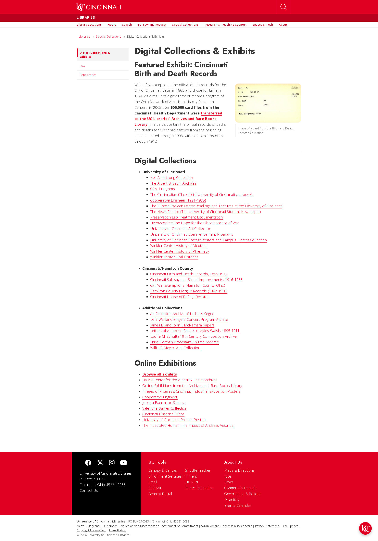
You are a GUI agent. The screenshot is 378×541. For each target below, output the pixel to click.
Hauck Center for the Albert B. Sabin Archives (180, 379)
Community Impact (240, 487)
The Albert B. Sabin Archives (173, 183)
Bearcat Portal (160, 493)
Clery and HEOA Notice (102, 526)
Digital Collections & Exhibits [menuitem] (95, 55)
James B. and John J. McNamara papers (182, 325)
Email (152, 482)
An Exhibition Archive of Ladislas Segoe (182, 313)
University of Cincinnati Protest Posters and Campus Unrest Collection (208, 240)
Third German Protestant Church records (184, 342)
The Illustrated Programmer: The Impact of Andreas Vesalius (188, 425)
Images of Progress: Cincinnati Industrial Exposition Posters (191, 391)
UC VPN (191, 482)
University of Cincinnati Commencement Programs (191, 234)
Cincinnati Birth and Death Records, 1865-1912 (189, 273)
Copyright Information (91, 530)
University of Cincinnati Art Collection (180, 228)
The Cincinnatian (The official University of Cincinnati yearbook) (201, 194)
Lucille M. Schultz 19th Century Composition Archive (193, 336)
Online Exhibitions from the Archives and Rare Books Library (192, 385)
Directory (231, 499)
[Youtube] (123, 463)
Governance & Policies (242, 493)
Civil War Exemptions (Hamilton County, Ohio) (187, 285)
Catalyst (154, 487)
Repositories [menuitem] (88, 75)
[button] (365, 528)
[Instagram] (112, 463)
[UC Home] (98, 7)
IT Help (191, 476)
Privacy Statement (267, 526)
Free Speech (290, 526)
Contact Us (89, 490)
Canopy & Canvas (162, 470)
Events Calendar (237, 505)
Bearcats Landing (199, 487)
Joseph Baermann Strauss (164, 402)
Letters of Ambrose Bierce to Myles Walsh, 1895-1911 (195, 330)
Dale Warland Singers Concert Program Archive (189, 319)
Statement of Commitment (180, 526)
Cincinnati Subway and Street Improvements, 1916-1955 (196, 279)
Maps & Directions (239, 470)
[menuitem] (89, 25)
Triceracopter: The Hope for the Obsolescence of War (194, 222)
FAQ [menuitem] (82, 66)
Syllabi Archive (210, 526)
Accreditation (117, 530)
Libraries (84, 36)
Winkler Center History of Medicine (179, 245)
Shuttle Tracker (198, 470)
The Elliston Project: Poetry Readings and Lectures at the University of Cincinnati (216, 206)
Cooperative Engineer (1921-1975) (178, 200)
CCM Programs (162, 188)
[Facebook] (88, 463)
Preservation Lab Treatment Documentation (186, 217)
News (228, 482)
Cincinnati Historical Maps (163, 414)
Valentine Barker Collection (164, 408)
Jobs (228, 476)
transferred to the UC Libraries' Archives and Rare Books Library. (178, 119)
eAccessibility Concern (237, 526)
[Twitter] (100, 463)
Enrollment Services (165, 476)
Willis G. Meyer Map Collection (175, 347)
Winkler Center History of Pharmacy (179, 251)
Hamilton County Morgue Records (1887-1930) (189, 291)
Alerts (80, 526)
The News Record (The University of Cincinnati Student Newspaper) (205, 211)
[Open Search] (283, 7)
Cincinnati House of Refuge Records (179, 296)
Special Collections (108, 36)
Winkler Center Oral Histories (174, 257)
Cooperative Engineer (160, 397)
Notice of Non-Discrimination (140, 526)
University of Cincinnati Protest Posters (174, 419)
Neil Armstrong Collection (171, 177)
